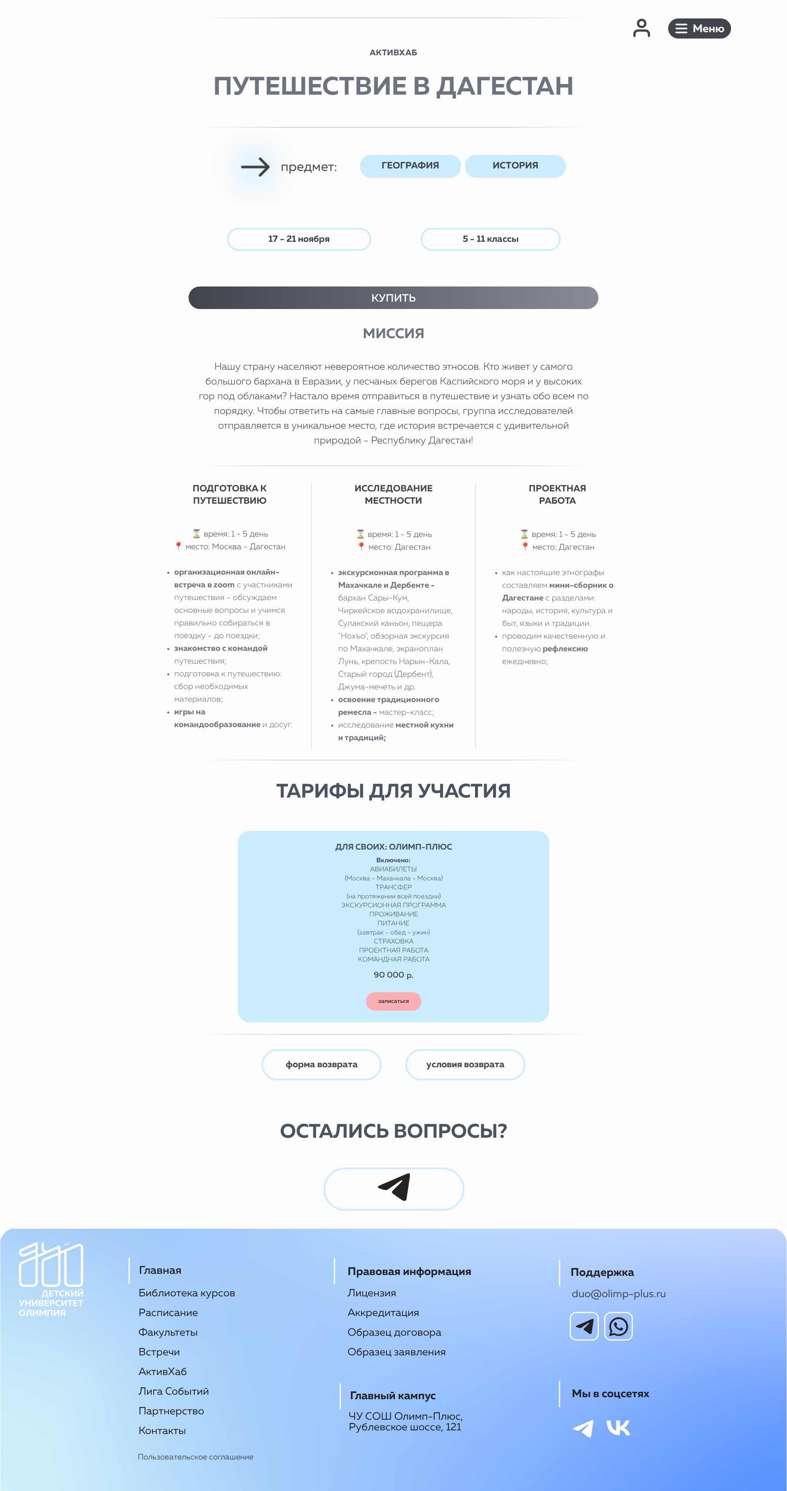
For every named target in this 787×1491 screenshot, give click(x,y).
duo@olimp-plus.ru (619, 1294)
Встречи (159, 1352)
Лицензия (372, 1293)
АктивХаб (163, 1372)
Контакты (162, 1431)
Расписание (168, 1313)
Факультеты (168, 1332)
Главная (160, 1270)
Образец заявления (397, 1352)
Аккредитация (383, 1313)
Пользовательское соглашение (195, 1457)
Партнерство (171, 1411)
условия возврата (465, 1064)
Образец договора (394, 1332)
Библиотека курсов (187, 1293)
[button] (699, 28)
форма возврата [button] (322, 1064)
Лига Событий (174, 1391)
